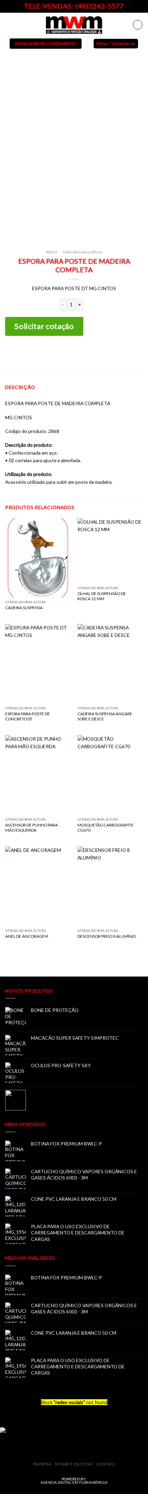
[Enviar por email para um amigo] (85, 355)
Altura (51, 251)
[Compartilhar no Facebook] (63, 355)
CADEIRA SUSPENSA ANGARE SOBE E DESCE (104, 716)
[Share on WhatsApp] (52, 355)
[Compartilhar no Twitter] (74, 355)
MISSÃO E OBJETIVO (74, 1464)
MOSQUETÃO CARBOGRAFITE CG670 (105, 827)
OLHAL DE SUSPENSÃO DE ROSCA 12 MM (101, 596)
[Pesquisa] (137, 25)
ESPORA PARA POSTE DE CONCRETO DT (27, 716)
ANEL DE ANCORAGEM (26, 936)
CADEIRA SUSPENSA (24, 607)
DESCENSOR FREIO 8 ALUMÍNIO (106, 936)
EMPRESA (42, 1464)
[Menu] (8, 24)
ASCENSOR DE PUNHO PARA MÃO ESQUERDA (31, 827)
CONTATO (106, 1464)
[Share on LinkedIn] (96, 355)
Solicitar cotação (44, 326)
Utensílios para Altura (82, 251)
